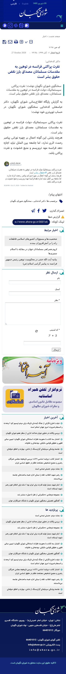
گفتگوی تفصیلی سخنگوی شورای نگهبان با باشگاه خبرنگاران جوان (34, 500)
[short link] (31, 222)
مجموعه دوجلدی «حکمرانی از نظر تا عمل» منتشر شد (38, 494)
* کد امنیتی (55, 330)
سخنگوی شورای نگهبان (21, 201)
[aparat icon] (16, 26)
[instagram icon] (10, 26)
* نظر (57, 300)
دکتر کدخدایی (39, 201)
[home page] (45, 10)
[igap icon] (27, 26)
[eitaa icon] (21, 26)
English (25, 4)
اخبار (44, 36)
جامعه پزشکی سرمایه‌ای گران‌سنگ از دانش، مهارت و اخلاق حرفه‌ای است (34, 451)
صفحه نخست (54, 36)
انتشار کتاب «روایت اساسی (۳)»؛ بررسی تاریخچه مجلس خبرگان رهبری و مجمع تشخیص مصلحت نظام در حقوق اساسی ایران (35, 460)
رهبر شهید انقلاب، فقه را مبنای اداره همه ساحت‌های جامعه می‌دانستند (37, 476)
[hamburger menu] (62, 25)
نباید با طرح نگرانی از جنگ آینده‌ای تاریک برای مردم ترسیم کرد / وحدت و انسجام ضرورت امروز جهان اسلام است (33, 425)
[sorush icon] (5, 26)
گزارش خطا (54, 217)
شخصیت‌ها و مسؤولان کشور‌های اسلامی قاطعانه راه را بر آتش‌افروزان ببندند (33, 240)
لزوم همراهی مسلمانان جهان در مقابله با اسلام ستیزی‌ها (33, 251)
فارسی (14, 4)
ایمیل (57, 289)
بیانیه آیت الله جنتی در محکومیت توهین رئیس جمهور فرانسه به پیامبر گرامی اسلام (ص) (31, 261)
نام (58, 278)
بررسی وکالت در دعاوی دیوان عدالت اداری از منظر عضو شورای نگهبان (33, 433)
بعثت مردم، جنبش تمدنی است (47, 468)
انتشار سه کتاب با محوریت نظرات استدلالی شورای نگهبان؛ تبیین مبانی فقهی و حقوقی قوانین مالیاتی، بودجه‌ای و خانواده (33, 441)
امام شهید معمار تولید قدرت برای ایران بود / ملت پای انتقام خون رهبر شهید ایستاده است (33, 486)
